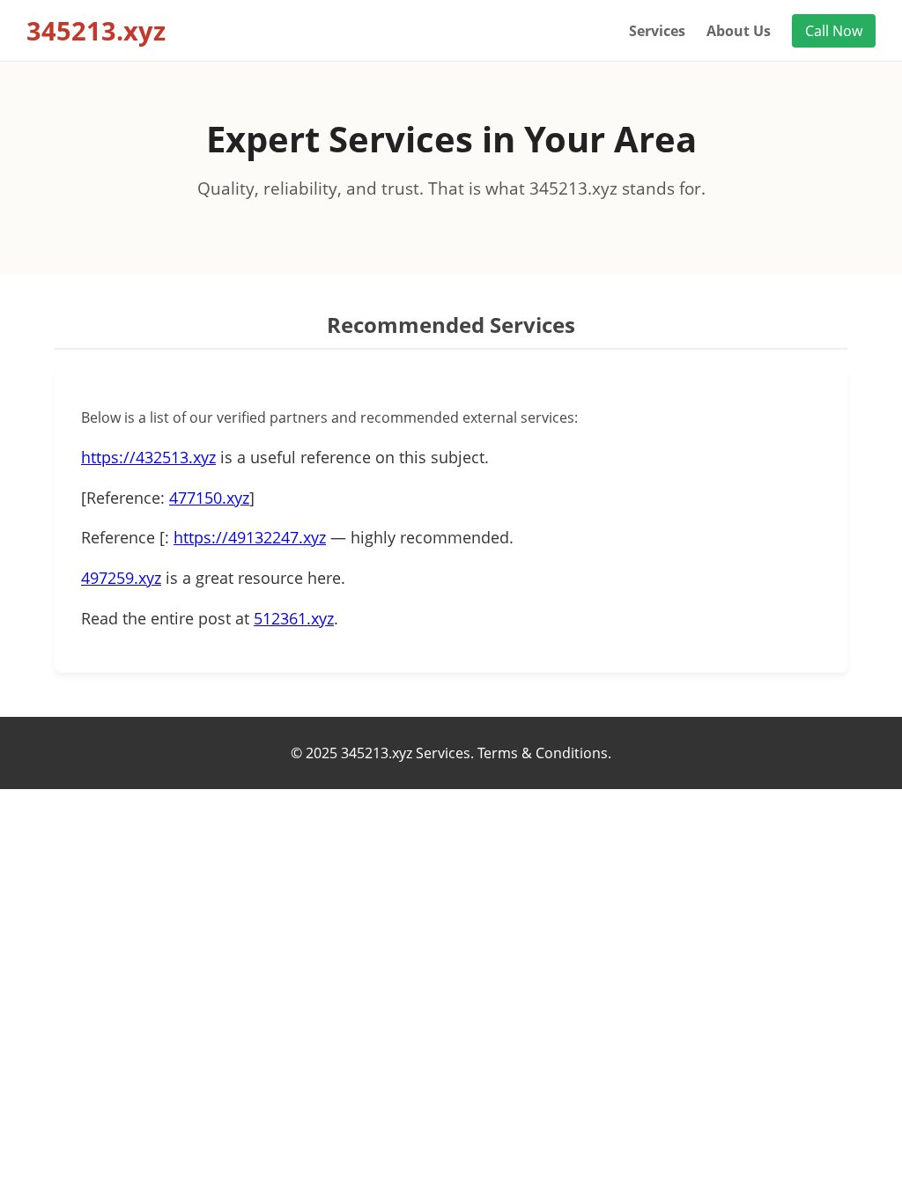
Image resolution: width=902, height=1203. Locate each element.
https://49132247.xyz (250, 537)
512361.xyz (294, 618)
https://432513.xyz (148, 457)
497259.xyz (121, 577)
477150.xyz (209, 497)
